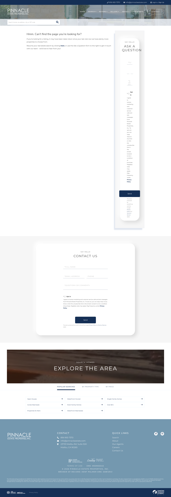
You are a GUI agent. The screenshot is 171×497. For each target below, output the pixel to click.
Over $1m (110, 405)
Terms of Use (75, 466)
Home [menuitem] (82, 11)
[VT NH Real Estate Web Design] (158, 492)
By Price (110, 387)
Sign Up (161, 2)
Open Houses (32, 399)
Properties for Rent (33, 411)
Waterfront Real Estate (75, 411)
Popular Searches (66, 387)
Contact (156, 12)
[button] (57, 22)
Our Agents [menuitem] (137, 11)
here (62, 46)
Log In (154, 2)
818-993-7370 (114, 2)
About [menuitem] (125, 11)
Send (130, 194)
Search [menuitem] (91, 11)
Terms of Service (102, 325)
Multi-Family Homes (74, 405)
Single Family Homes (114, 399)
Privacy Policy (92, 325)
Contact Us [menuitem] (117, 451)
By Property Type (90, 387)
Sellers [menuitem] (114, 11)
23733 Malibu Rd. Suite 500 (74, 446)
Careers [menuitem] (116, 447)
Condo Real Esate (33, 405)
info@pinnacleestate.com (136, 2)
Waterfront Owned (73, 399)
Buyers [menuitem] (102, 11)
